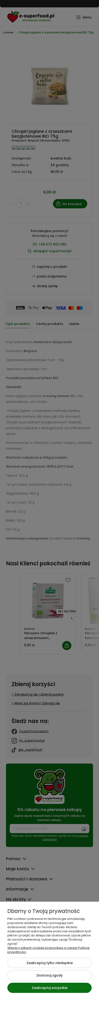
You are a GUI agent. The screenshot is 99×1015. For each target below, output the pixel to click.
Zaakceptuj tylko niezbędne (49, 963)
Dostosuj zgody (50, 975)
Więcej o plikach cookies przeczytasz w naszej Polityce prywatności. (48, 950)
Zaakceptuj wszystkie (49, 987)
